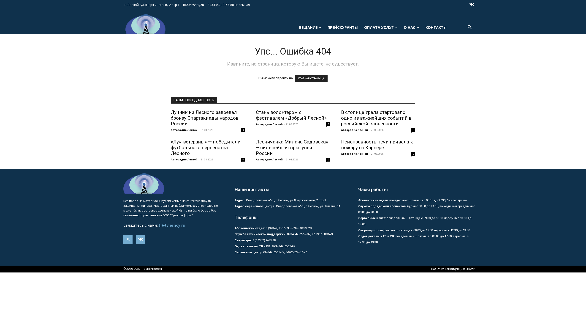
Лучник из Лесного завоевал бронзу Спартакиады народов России (205, 118)
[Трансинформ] (143, 24)
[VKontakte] (471, 4)
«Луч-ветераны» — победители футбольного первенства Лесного (206, 147)
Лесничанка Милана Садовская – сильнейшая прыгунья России (292, 147)
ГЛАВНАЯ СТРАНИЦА (311, 78)
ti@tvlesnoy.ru (172, 225)
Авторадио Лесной (184, 130)
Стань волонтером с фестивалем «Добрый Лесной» (292, 115)
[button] (469, 27)
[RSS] (128, 239)
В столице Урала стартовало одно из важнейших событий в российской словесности (376, 118)
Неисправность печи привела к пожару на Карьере (377, 144)
